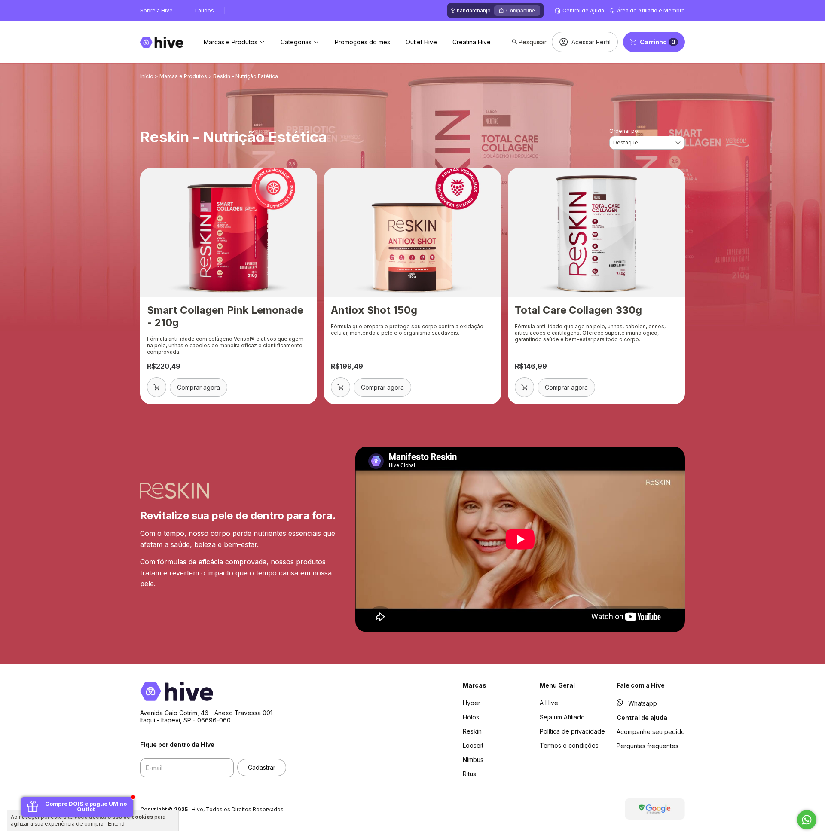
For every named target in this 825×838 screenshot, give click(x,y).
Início (146, 76)
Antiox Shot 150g (374, 310)
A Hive (549, 702)
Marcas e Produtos (230, 42)
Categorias (296, 42)
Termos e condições (569, 745)
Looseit (473, 745)
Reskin (472, 731)
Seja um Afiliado (562, 717)
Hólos (471, 717)
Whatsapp (642, 703)
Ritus (469, 773)
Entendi (117, 824)
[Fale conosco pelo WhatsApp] (806, 819)
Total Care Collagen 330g (578, 310)
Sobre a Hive (156, 10)
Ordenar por (624, 131)
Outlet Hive (421, 42)
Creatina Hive (471, 42)
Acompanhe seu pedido (651, 731)
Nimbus (473, 759)
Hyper (471, 702)
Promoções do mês (362, 42)
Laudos (204, 10)
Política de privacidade (572, 731)
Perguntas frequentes (647, 745)
